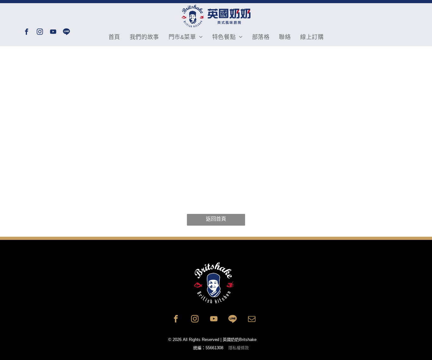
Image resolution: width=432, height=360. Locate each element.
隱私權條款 (238, 347)
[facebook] (26, 32)
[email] (251, 319)
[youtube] (53, 32)
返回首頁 (216, 219)
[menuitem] (114, 37)
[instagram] (40, 32)
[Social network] (66, 32)
